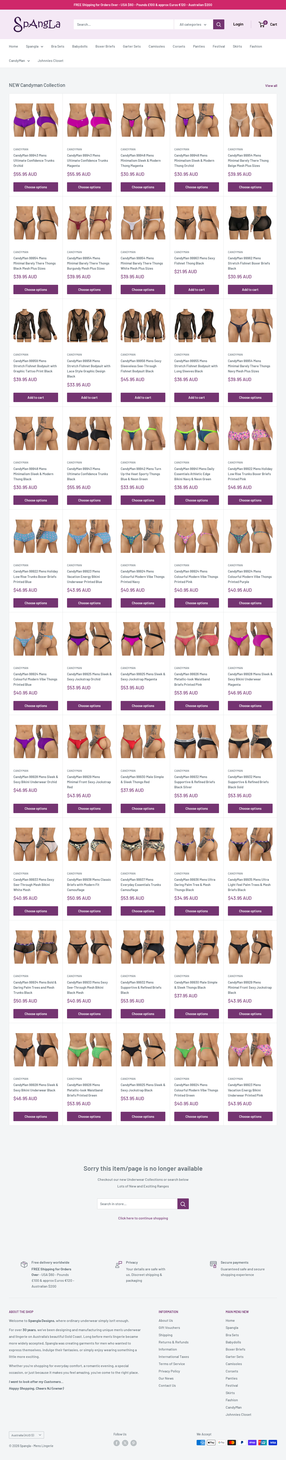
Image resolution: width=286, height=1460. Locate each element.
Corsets (179, 46)
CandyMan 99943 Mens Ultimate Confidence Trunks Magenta (87, 160)
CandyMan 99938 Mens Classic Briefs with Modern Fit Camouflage (89, 884)
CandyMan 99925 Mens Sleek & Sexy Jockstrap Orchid (89, 676)
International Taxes (174, 1356)
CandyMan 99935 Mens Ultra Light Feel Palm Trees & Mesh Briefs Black (249, 884)
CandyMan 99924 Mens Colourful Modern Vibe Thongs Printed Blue (35, 679)
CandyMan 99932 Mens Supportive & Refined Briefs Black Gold (248, 782)
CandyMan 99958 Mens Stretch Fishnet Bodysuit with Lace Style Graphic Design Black (88, 368)
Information (168, 1349)
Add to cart (196, 289)
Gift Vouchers (169, 1327)
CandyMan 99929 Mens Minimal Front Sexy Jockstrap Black (250, 987)
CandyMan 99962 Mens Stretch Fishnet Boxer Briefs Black (249, 263)
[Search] (218, 24)
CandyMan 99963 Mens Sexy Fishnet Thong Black (194, 260)
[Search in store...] (183, 1203)
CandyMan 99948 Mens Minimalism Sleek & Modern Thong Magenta (141, 160)
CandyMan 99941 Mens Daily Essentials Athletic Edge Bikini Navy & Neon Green (194, 474)
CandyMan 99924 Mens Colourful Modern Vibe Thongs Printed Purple (250, 576)
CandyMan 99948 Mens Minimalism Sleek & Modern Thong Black (33, 474)
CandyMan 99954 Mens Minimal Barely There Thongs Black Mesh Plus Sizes (34, 263)
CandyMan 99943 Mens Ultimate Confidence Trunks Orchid (33, 160)
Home (13, 46)
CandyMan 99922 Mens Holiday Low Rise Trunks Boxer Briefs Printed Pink (250, 474)
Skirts (237, 46)
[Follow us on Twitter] (125, 1443)
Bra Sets (57, 46)
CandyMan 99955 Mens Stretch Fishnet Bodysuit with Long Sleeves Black (196, 366)
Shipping (165, 1335)
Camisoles (157, 46)
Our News (166, 1378)
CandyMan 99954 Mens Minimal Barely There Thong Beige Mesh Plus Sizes (248, 160)
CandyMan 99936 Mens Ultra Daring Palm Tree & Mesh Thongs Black (194, 884)
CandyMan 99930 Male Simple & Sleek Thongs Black (195, 984)
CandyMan (17, 60)
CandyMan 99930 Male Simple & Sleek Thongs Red (142, 779)
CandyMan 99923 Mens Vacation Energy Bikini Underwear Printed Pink (245, 1090)
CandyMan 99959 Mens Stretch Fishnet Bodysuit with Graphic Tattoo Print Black (35, 366)
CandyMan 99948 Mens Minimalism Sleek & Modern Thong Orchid (194, 160)
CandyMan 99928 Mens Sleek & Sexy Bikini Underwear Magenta (250, 679)
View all (271, 85)
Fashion (256, 46)
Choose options (36, 187)
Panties (199, 46)
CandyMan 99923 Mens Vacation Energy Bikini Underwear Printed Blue (84, 576)
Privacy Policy (169, 1371)
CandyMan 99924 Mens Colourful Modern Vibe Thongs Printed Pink (196, 576)
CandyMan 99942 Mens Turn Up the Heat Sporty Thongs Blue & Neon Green (141, 474)
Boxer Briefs (105, 46)
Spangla (32, 46)
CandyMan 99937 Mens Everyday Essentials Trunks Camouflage (141, 884)
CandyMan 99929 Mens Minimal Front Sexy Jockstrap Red (89, 782)
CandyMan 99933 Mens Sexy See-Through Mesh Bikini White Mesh (33, 884)
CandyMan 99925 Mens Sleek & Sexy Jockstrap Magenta (143, 676)
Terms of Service (172, 1363)
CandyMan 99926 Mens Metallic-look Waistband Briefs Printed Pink (192, 679)
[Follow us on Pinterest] (133, 1443)
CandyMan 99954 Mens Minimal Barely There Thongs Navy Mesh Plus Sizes (249, 366)
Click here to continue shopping (143, 1218)
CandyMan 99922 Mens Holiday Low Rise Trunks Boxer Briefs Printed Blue (35, 576)
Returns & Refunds (174, 1342)
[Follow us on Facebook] (117, 1443)
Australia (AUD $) (22, 1435)
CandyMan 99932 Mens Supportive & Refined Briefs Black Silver (194, 782)
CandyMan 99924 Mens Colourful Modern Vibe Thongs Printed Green (196, 1090)
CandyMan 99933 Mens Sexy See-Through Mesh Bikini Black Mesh (87, 987)
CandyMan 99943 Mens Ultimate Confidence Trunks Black (87, 474)
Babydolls (80, 46)
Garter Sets (132, 46)
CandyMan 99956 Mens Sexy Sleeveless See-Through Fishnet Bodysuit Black (141, 366)
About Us (166, 1320)
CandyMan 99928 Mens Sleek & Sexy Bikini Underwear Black (35, 1087)
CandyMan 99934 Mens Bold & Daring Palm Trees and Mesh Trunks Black (35, 987)
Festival (219, 46)
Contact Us (167, 1385)
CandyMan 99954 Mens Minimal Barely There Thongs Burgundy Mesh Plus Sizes (88, 263)
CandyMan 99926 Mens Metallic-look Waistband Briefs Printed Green (85, 1090)
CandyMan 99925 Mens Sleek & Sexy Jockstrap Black (143, 1087)
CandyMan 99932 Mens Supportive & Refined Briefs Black (141, 987)
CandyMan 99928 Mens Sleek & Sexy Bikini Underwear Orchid (35, 779)
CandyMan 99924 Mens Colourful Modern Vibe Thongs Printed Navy (142, 576)
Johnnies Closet (50, 60)
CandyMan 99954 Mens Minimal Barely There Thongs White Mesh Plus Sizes (142, 263)
